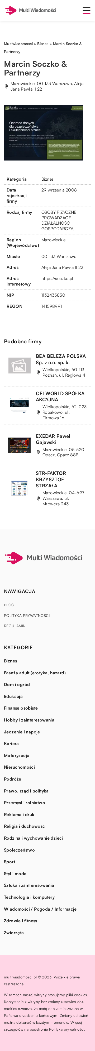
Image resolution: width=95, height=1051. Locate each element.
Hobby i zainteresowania (29, 720)
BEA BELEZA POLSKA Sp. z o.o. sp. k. (61, 359)
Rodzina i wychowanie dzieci (33, 838)
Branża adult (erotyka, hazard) (35, 672)
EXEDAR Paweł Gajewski (53, 439)
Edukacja (13, 696)
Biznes (47, 179)
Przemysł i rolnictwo (24, 802)
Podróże (12, 779)
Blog (9, 605)
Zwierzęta (14, 932)
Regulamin (15, 626)
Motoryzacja (16, 755)
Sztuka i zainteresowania (29, 885)
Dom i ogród (17, 684)
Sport (9, 861)
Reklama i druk (19, 814)
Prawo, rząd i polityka (26, 791)
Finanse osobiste (21, 708)
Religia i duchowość (24, 826)
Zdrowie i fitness (20, 920)
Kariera (11, 743)
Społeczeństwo (19, 850)
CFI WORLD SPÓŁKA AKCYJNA (60, 396)
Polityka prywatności (27, 615)
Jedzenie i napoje (22, 731)
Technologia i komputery (29, 897)
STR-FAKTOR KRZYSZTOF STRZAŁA (51, 479)
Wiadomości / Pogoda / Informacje (40, 909)
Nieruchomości (19, 767)
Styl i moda (15, 873)
